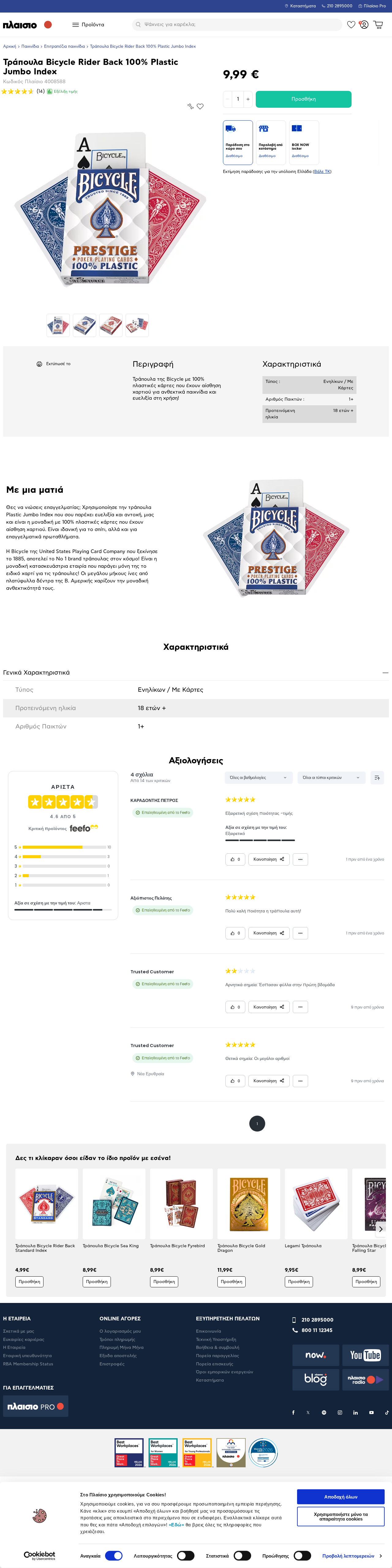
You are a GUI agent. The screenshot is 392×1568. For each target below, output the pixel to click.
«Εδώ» (176, 1524)
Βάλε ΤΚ (322, 172)
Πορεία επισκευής (214, 1364)
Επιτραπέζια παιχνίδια (64, 47)
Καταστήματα (303, 6)
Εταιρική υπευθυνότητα (27, 1356)
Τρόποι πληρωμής (117, 1340)
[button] (11, 1229)
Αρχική (9, 47)
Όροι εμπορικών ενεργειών (224, 1372)
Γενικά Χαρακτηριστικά (196, 672)
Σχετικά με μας (18, 1331)
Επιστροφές (112, 1364)
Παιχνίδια (30, 47)
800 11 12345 (317, 1330)
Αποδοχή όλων (340, 1496)
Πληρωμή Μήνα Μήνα (122, 1347)
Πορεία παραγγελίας (217, 1356)
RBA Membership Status (28, 1364)
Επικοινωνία (208, 1331)
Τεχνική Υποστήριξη (216, 1340)
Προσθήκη (304, 99)
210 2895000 (318, 1320)
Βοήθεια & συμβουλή (217, 1347)
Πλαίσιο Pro (375, 6)
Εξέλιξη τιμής (66, 91)
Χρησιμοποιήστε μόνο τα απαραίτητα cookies (341, 1516)
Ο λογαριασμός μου (120, 1331)
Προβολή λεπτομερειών (348, 1556)
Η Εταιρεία (14, 1347)
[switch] (185, 1556)
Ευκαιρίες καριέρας (23, 1340)
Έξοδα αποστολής (118, 1356)
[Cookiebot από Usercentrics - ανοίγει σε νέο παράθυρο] (39, 1556)
